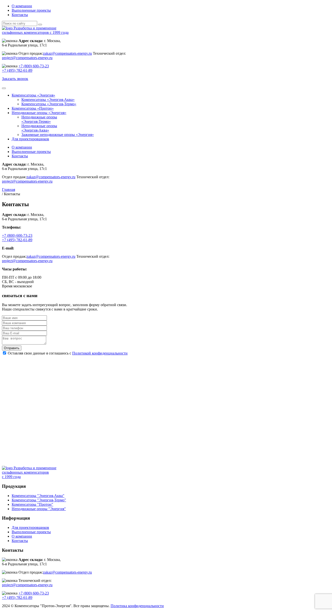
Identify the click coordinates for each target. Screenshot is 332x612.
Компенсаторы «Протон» (33, 108)
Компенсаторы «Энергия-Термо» (48, 104)
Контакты (20, 15)
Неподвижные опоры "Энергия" (39, 509)
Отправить (11, 348)
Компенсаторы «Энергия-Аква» (48, 100)
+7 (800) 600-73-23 (33, 66)
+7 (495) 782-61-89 (17, 70)
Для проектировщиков (30, 139)
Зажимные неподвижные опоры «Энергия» (57, 135)
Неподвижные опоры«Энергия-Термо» (39, 119)
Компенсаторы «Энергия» (33, 95)
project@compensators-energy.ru (27, 58)
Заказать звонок (15, 79)
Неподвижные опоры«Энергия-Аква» (39, 128)
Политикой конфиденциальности (100, 353)
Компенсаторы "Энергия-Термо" (39, 500)
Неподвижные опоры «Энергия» (39, 113)
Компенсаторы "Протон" (32, 504)
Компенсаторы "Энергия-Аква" (38, 496)
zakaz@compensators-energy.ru (67, 53)
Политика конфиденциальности (137, 606)
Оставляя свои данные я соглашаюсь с (68, 353)
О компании (22, 6)
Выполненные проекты (31, 10)
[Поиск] (40, 24)
